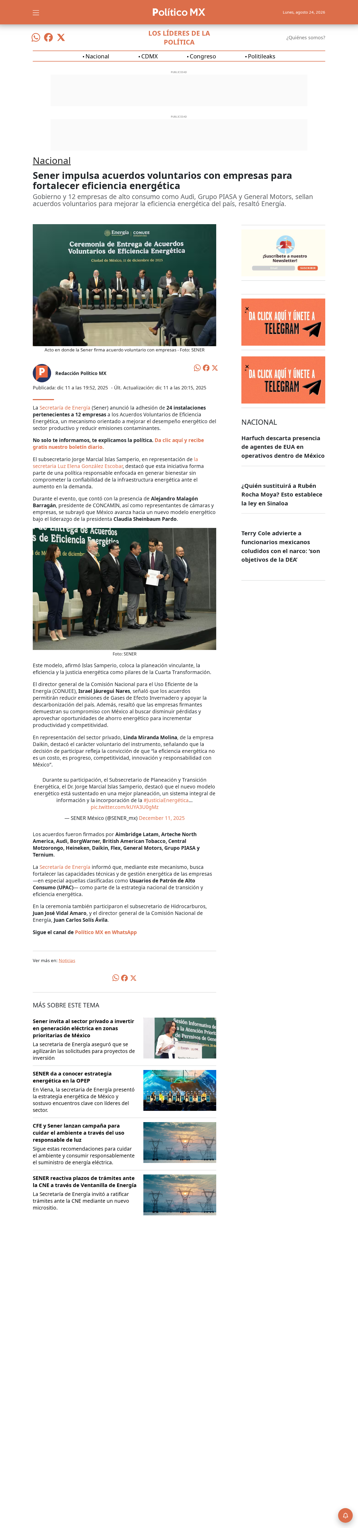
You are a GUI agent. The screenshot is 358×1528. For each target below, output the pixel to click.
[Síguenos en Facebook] (48, 37)
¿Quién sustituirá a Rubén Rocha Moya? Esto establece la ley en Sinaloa (281, 494)
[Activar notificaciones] (345, 1515)
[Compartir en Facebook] (206, 367)
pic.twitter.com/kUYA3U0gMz (125, 807)
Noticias (67, 960)
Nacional (97, 56)
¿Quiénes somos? (305, 37)
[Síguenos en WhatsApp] (35, 37)
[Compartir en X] (214, 367)
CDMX (149, 56)
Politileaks (261, 56)
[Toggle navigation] (36, 12)
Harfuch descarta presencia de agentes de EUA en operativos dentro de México (283, 446)
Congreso (203, 56)
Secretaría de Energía (65, 407)
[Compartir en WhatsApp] (197, 367)
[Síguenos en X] (61, 37)
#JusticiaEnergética (166, 800)
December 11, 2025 (162, 818)
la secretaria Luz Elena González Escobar (115, 463)
